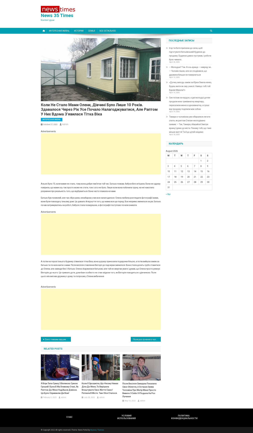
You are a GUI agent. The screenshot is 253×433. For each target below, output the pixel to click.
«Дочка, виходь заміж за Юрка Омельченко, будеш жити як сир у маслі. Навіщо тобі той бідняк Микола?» (190, 86)
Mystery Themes (97, 430)
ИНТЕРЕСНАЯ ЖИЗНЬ (59, 31)
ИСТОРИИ (78, 31)
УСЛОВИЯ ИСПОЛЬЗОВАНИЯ (126, 417)
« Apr (168, 194)
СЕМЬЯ (91, 31)
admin (65, 124)
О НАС (69, 417)
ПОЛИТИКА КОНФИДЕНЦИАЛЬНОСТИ (183, 417)
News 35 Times (57, 15)
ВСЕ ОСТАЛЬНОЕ (108, 31)
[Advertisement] (101, 153)
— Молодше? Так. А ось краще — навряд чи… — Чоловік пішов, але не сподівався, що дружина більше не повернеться (190, 71)
